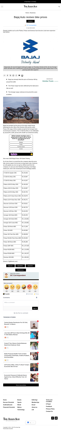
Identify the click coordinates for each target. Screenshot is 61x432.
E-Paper (48, 404)
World (19, 404)
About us (34, 407)
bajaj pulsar (30, 265)
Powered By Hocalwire (8, 428)
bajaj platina (20, 265)
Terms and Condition (49, 400)
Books (19, 400)
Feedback (49, 406)
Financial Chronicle (9, 407)
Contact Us (49, 411)
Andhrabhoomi (7, 404)
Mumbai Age (35, 402)
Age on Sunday (31, 1)
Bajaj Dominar (20, 270)
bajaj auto (10, 265)
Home (5, 400)
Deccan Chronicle (8, 402)
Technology (21, 409)
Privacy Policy (50, 409)
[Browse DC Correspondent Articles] (6, 275)
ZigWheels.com (12, 261)
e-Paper (26, 1)
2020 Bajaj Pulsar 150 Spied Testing (19, 158)
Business (30, 21)
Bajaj (34, 167)
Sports (19, 402)
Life (33, 409)
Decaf (33, 404)
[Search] (59, 7)
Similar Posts (47, 81)
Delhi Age (34, 400)
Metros (19, 407)
